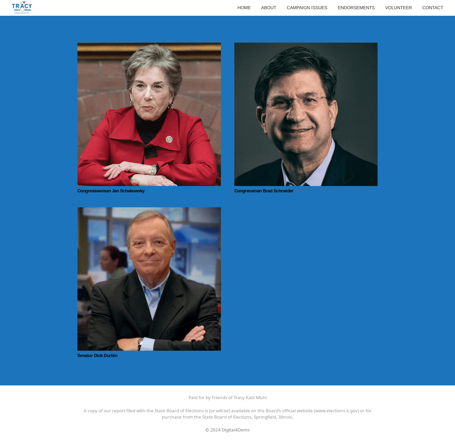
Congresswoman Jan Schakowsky (111, 190)
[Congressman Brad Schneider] (306, 46)
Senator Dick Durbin (97, 355)
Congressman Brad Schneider (264, 190)
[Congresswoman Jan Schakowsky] (149, 46)
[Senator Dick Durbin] (149, 210)
